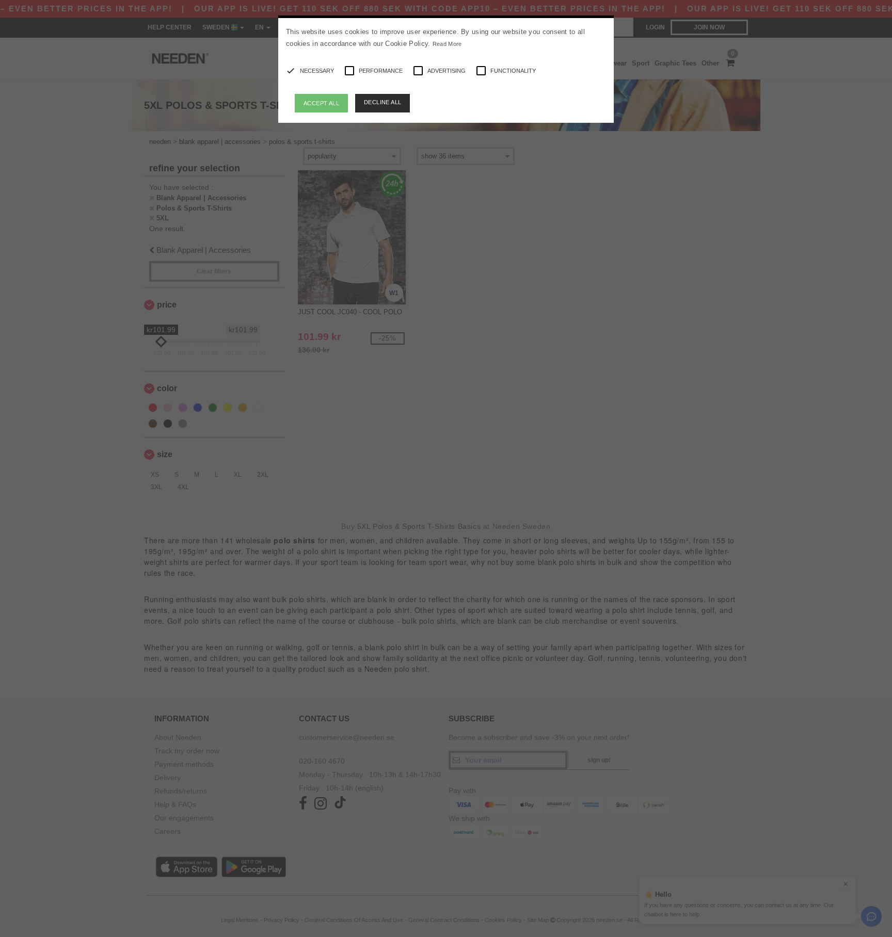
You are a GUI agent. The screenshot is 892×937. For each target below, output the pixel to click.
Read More (447, 44)
